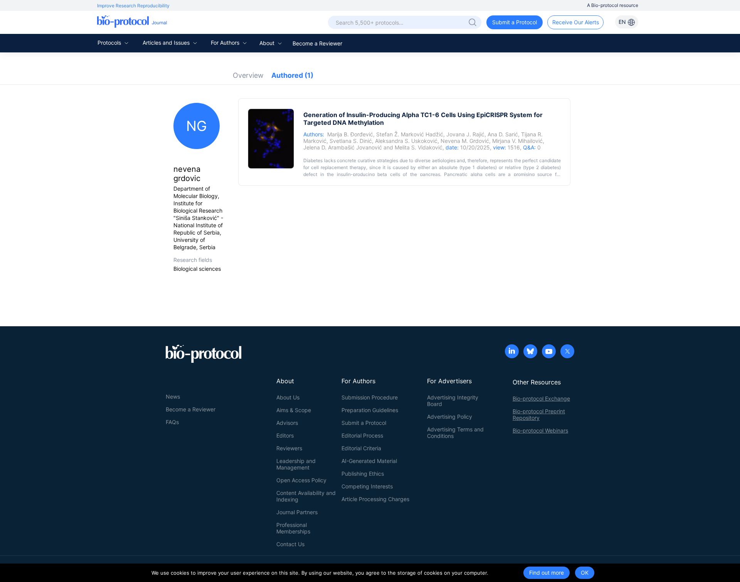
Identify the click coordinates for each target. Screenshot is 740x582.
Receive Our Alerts (575, 22)
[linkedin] (512, 352)
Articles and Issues (167, 42)
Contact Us (290, 544)
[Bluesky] (530, 352)
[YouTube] (549, 352)
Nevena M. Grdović (465, 141)
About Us (287, 397)
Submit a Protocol (514, 22)
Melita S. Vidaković (418, 147)
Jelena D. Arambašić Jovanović (342, 147)
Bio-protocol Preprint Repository (539, 414)
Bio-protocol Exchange (541, 398)
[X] (567, 352)
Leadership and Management (296, 464)
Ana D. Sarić (503, 134)
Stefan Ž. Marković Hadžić (409, 134)
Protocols (110, 42)
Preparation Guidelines (369, 410)
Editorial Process (362, 435)
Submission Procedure (369, 397)
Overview (248, 75)
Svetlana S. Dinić (351, 141)
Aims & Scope (293, 410)
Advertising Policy (449, 416)
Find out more (546, 572)
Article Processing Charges (375, 499)
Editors (285, 435)
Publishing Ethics (362, 473)
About (267, 43)
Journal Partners (297, 512)
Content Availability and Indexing (306, 496)
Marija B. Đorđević (350, 134)
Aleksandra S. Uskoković (406, 141)
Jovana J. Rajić (465, 134)
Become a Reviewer (317, 43)
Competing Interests (367, 486)
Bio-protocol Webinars (540, 430)
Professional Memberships (293, 528)
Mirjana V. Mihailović (517, 141)
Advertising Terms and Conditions (455, 432)
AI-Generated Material (369, 461)
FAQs (172, 422)
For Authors (226, 42)
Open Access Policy (301, 480)
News (173, 396)
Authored (292, 75)
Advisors (287, 422)
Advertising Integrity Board (452, 400)
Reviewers (289, 448)
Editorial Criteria (361, 448)
